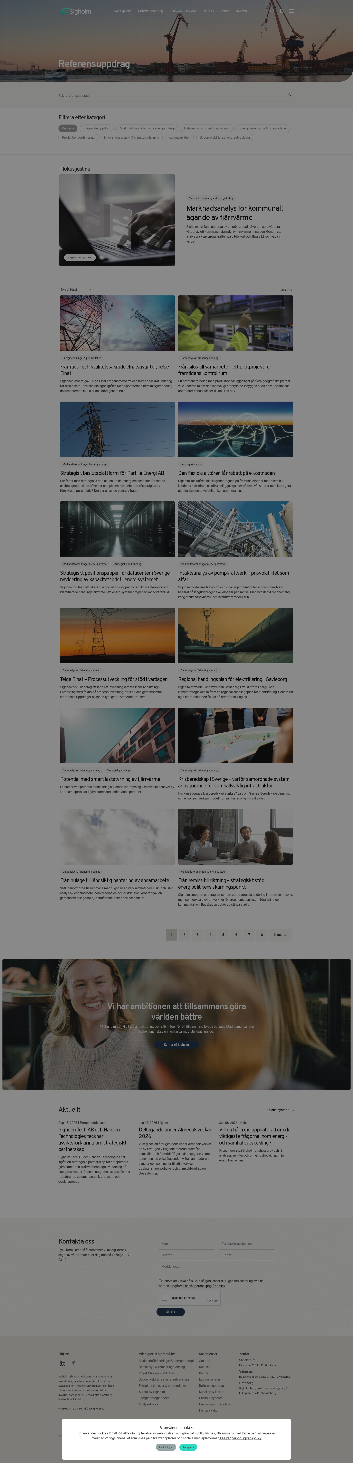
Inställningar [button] (166, 1447)
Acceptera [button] (188, 1447)
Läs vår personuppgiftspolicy (240, 1438)
